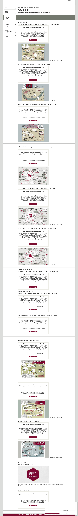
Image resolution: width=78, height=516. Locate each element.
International (44, 3)
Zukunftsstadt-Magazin (41, 16)
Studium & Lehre (26, 3)
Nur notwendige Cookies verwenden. (68, 513)
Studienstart (6, 12)
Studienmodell (7, 8)
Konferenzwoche (7, 17)
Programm (7, 19)
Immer (35, 39)
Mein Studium (6, 32)
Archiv (7, 29)
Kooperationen (38, 3)
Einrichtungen (51, 3)
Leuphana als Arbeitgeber (25, 514)
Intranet (31, 514)
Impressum (35, 514)
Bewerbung (6, 11)
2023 (7, 25)
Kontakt (6, 37)
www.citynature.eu (29, 291)
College (6, 7)
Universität (20, 3)
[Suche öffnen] (73, 3)
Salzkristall (7, 20)
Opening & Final (58, 16)
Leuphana (19, 7)
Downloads (6, 30)
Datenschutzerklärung (40, 36)
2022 (7, 26)
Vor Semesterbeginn (8, 13)
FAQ (6, 23)
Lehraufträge (6, 36)
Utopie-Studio (20, 18)
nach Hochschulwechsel (8, 31)
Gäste (7, 18)
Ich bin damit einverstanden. (52, 513)
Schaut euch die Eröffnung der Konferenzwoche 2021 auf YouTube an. (30, 484)
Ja (30, 39)
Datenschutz (40, 514)
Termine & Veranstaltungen (8, 35)
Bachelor (6, 10)
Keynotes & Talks (21, 16)
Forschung (32, 3)
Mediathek (7, 24)
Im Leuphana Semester (8, 16)
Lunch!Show (39, 18)
